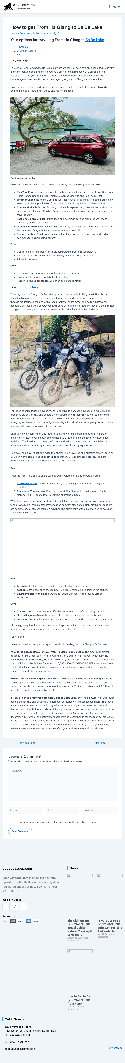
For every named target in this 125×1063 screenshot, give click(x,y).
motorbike (30, 287)
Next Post (102, 743)
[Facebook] (6, 906)
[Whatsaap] (116, 1047)
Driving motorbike (26, 50)
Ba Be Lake (94, 40)
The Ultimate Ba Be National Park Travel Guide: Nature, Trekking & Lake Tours (79, 927)
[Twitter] (14, 906)
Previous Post (25, 743)
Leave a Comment (20, 33)
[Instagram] (23, 906)
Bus (19, 54)
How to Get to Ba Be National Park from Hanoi (78, 1000)
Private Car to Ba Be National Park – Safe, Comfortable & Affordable (109, 926)
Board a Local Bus (27, 483)
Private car (22, 46)
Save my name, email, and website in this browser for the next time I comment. (56, 822)
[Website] (100, 811)
